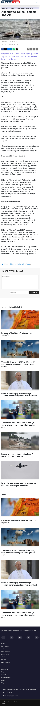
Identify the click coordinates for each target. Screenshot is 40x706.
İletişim (3, 672)
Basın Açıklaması (6, 662)
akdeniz (12, 264)
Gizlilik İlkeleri (4, 675)
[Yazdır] (28, 49)
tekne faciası (26, 264)
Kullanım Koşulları (6, 677)
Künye (3, 683)
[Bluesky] (8, 49)
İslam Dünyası (5, 646)
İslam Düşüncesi (5, 651)
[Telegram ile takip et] (37, 637)
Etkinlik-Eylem (5, 657)
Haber (12, 8)
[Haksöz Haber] (10, 2)
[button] (31, 49)
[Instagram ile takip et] (28, 637)
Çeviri (2, 649)
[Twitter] (5, 49)
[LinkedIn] (11, 49)
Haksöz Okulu (5, 654)
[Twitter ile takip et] (11, 637)
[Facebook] (2, 49)
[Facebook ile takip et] (3, 637)
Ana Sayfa (5, 8)
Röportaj (3, 659)
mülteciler (18, 264)
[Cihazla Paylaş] (17, 49)
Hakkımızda (4, 669)
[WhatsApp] (14, 49)
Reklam (3, 680)
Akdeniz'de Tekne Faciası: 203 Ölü (24, 8)
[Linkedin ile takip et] (20, 637)
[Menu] (36, 2)
